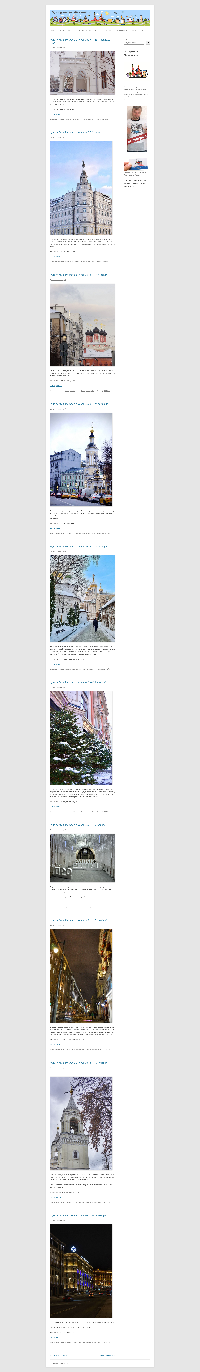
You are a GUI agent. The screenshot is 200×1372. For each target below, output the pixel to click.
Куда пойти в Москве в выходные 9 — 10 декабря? (78, 682)
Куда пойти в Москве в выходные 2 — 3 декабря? (77, 824)
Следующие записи (107, 1355)
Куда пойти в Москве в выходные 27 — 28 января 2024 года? (81, 41)
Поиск (126, 39)
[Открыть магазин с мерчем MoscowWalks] (137, 129)
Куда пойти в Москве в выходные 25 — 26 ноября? (78, 920)
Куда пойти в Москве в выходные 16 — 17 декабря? (79, 546)
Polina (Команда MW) (87, 119)
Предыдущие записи (58, 1355)
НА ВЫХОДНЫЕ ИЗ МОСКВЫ (87, 31)
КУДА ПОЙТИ (72, 31)
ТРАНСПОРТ (61, 31)
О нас (142, 31)
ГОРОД (52, 31)
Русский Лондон (105, 31)
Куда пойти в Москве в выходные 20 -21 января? (77, 132)
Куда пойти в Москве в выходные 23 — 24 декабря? (79, 403)
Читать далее (56, 114)
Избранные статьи (120, 31)
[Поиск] (148, 43)
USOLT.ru (134, 31)
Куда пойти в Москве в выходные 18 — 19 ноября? (78, 1062)
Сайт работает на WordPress (59, 1363)
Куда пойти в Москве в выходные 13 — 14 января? (78, 274)
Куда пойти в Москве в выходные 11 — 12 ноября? (78, 1215)
